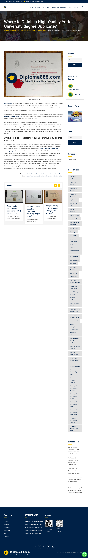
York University (8, 103)
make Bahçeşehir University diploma (75, 281)
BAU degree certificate (73, 178)
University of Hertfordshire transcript (73, 420)
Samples (46, 7)
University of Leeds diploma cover (74, 428)
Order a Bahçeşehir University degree (74, 327)
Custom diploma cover (74, 252)
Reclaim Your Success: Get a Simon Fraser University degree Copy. (44, 176)
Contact (76, 7)
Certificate (55, 7)
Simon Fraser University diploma (75, 365)
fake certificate (74, 256)
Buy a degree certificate (73, 189)
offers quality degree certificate (74, 316)
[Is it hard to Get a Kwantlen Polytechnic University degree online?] (33, 196)
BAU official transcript (73, 183)
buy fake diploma (74, 219)
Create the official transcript (74, 246)
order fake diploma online (74, 353)
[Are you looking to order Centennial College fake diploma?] (53, 196)
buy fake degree (74, 215)
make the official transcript (74, 304)
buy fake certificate (72, 210)
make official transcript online (74, 287)
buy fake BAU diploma (73, 205)
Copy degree (73, 232)
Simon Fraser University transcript (73, 380)
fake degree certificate (73, 268)
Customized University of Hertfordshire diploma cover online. (74, 482)
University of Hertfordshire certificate (73, 388)
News (70, 7)
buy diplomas (73, 200)
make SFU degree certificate (74, 293)
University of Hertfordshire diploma (73, 404)
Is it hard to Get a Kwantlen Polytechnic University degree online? (33, 211)
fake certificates (74, 260)
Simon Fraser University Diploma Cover (75, 372)
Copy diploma (73, 235)
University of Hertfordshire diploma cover (73, 412)
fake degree (73, 263)
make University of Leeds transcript (75, 310)
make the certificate (72, 299)
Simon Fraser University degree (74, 359)
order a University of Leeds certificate (74, 341)
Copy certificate (74, 228)
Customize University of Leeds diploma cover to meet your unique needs (75, 490)
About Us (38, 7)
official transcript (74, 321)
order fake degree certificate (75, 347)
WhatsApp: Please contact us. (13, 116)
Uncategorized (72, 159)
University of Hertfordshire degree (73, 396)
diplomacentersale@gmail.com (34, 1)
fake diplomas (74, 273)
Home (31, 7)
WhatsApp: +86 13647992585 (14, 1)
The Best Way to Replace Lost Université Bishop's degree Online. (45, 174)
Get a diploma (73, 276)
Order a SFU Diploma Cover (74, 334)
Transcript (63, 7)
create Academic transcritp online (74, 240)
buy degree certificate (73, 195)
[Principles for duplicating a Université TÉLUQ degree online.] (14, 196)
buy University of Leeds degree (74, 223)
